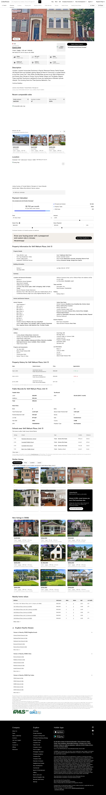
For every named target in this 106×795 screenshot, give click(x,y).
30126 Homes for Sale (18, 678)
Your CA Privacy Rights (62, 746)
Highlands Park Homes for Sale (20, 638)
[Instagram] (93, 727)
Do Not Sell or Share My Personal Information (65, 741)
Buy (53, 1)
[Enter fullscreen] (63, 163)
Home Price (15, 223)
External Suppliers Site (38, 777)
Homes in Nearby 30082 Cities (22, 654)
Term (13, 215)
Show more (16, 649)
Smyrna (30, 159)
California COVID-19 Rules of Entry (84, 745)
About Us (14, 731)
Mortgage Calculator (38, 751)
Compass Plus (36, 756)
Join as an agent (16, 740)
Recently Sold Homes (38, 779)
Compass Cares (37, 758)
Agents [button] (90, 1)
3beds (14, 50)
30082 (32, 52)
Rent (56, 1)
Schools (56, 5)
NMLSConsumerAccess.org (78, 788)
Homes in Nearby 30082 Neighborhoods (25, 632)
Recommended (17, 462)
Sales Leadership (16, 735)
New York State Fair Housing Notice (62, 780)
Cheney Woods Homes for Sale (20, 635)
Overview (12, 5)
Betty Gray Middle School (27, 449)
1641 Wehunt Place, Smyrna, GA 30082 (22, 606)
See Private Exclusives (76, 508)
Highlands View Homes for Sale (20, 641)
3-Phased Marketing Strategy (40, 738)
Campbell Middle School (27, 442)
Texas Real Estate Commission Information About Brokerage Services (69, 776)
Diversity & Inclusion (38, 761)
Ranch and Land (37, 774)
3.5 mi (87, 445)
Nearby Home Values (76, 5)
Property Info (28, 5)
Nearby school (62, 449)
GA (19, 159)
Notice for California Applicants (67, 745)
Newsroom (15, 749)
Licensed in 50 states (59, 789)
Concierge (35, 731)
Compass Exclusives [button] (67, 1)
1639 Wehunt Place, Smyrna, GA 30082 (22, 618)
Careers (14, 742)
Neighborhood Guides (38, 763)
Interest (56, 215)
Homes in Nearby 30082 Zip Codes (24, 675)
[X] (93, 733)
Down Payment (58, 223)
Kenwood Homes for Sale (19, 644)
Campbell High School (27, 445)
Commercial (36, 768)
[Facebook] (93, 730)
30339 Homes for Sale (18, 689)
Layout (39, 462)
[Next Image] (37, 475)
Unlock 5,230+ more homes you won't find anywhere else (79, 499)
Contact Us (15, 745)
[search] (39, 1)
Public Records (48, 5)
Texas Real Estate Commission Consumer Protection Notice (67, 777)
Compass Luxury (37, 747)
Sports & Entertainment (39, 770)
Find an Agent (36, 749)
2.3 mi (87, 442)
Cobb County (24, 159)
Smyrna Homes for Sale (18, 656)
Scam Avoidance (62, 743)
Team (13, 733)
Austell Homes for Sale (18, 668)
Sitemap (35, 781)
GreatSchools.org (34, 454)
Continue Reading (17, 83)
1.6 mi (87, 449)
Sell (60, 1)
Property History (37, 5)
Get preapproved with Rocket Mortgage (77, 47)
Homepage (14, 159)
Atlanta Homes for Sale (18, 662)
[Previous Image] (15, 475)
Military (35, 772)
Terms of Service (81, 741)
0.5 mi (87, 438)
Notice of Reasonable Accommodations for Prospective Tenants (68, 782)
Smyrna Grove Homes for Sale (20, 646)
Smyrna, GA (27, 52)
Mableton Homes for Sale (19, 659)
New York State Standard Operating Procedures (64, 781)
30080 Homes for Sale (18, 684)
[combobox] (24, 1)
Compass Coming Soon (39, 735)
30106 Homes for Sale (18, 686)
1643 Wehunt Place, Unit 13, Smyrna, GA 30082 (24, 615)
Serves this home (62, 438)
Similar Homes (65, 5)
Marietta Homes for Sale (18, 665)
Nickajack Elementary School (28, 438)
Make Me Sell (36, 745)
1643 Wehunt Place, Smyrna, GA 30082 (22, 612)
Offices (14, 747)
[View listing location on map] (61, 47)
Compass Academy (38, 754)
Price (25, 462)
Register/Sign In (100, 1)
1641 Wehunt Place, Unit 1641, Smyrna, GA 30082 (25, 609)
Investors (14, 738)
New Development (37, 765)
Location (19, 5)
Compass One (36, 742)
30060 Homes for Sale (18, 681)
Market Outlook (37, 740)
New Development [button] (80, 1)
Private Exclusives (37, 733)
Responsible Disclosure (72, 743)
